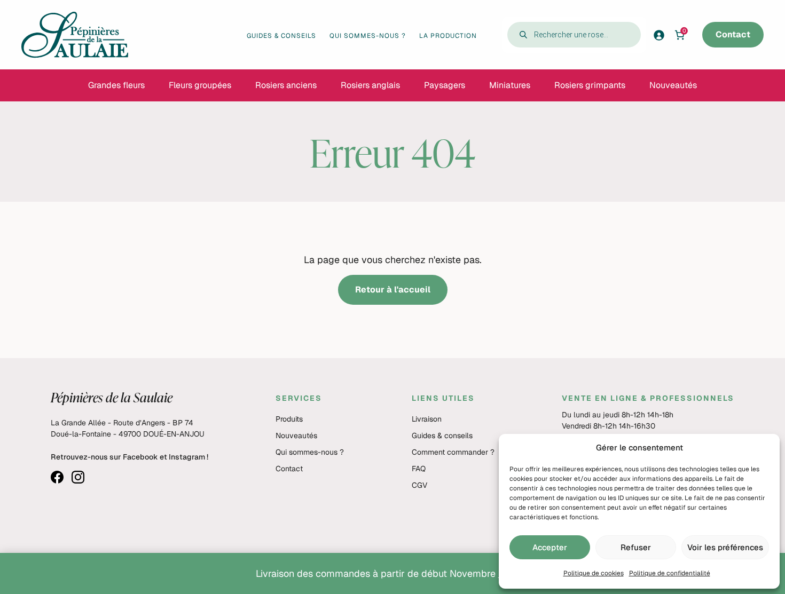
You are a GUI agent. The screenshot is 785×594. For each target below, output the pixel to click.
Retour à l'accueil (392, 289)
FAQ (419, 468)
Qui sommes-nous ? (367, 35)
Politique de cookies (593, 573)
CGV (419, 485)
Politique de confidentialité (669, 573)
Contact (733, 34)
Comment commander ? (453, 452)
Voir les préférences (725, 547)
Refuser (636, 547)
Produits (289, 419)
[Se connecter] (662, 35)
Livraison (427, 419)
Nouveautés (296, 435)
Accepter (549, 547)
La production (448, 35)
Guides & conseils (281, 35)
